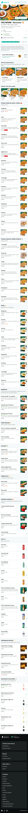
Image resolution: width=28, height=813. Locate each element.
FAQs (4, 788)
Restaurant (5, 766)
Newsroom (5, 779)
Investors (5, 781)
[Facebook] (2, 810)
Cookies (4, 797)
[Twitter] (4, 810)
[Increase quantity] (13, 74)
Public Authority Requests (8, 803)
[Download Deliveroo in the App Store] (5, 737)
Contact (4, 790)
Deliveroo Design (6, 783)
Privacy (4, 794)
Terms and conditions (7, 792)
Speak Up (4, 799)
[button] (12, 56)
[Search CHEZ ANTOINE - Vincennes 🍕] (16, 2)
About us (4, 776)
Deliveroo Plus (6, 746)
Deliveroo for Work (6, 748)
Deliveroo (5, 2)
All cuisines (5, 756)
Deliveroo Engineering (7, 785)
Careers (4, 768)
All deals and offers (6, 758)
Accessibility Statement (7, 806)
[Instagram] (7, 810)
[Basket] (19, 2)
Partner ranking (6, 801)
